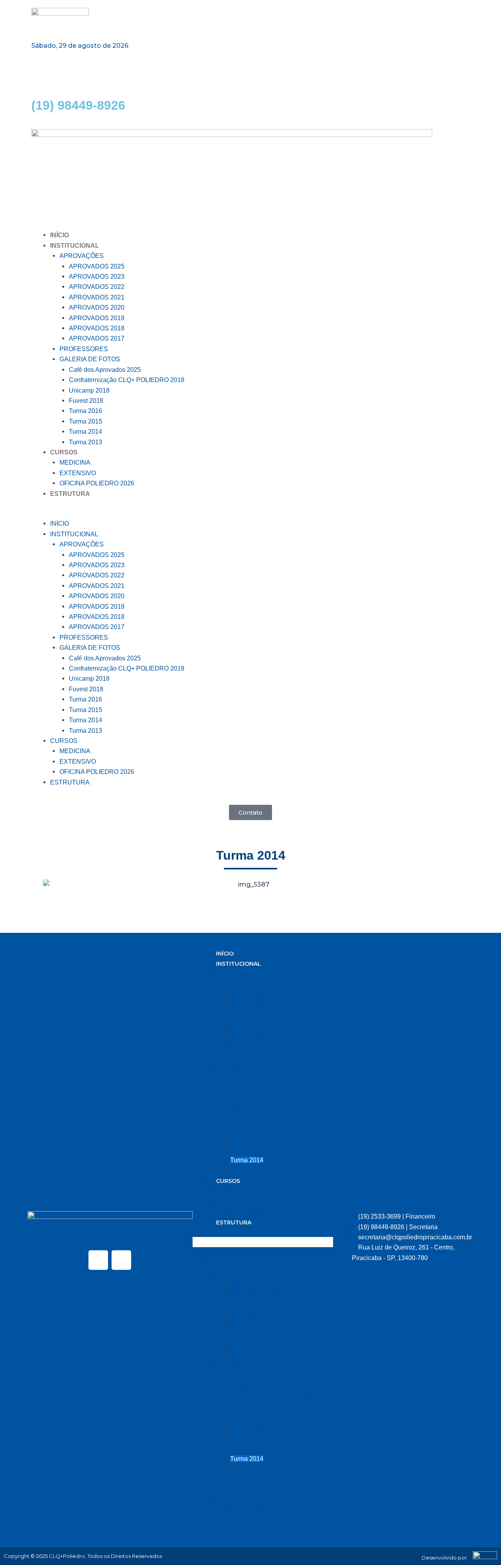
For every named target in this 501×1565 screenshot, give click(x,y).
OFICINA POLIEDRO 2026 (96, 483)
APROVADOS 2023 (96, 276)
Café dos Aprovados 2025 (105, 369)
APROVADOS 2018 (96, 328)
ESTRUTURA (70, 493)
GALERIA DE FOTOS (89, 359)
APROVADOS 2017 (96, 338)
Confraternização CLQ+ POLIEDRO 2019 (126, 380)
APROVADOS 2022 (96, 286)
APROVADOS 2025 (96, 266)
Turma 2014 (85, 431)
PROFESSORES (83, 349)
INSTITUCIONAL (74, 245)
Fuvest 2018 (86, 400)
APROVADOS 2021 (96, 297)
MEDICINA (74, 462)
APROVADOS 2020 (96, 307)
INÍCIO (59, 235)
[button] (250, 513)
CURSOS (63, 452)
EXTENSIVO (77, 473)
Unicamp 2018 (89, 390)
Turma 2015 (85, 421)
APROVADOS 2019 (96, 318)
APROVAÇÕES (81, 255)
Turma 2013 (85, 442)
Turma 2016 (85, 410)
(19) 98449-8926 (78, 105)
